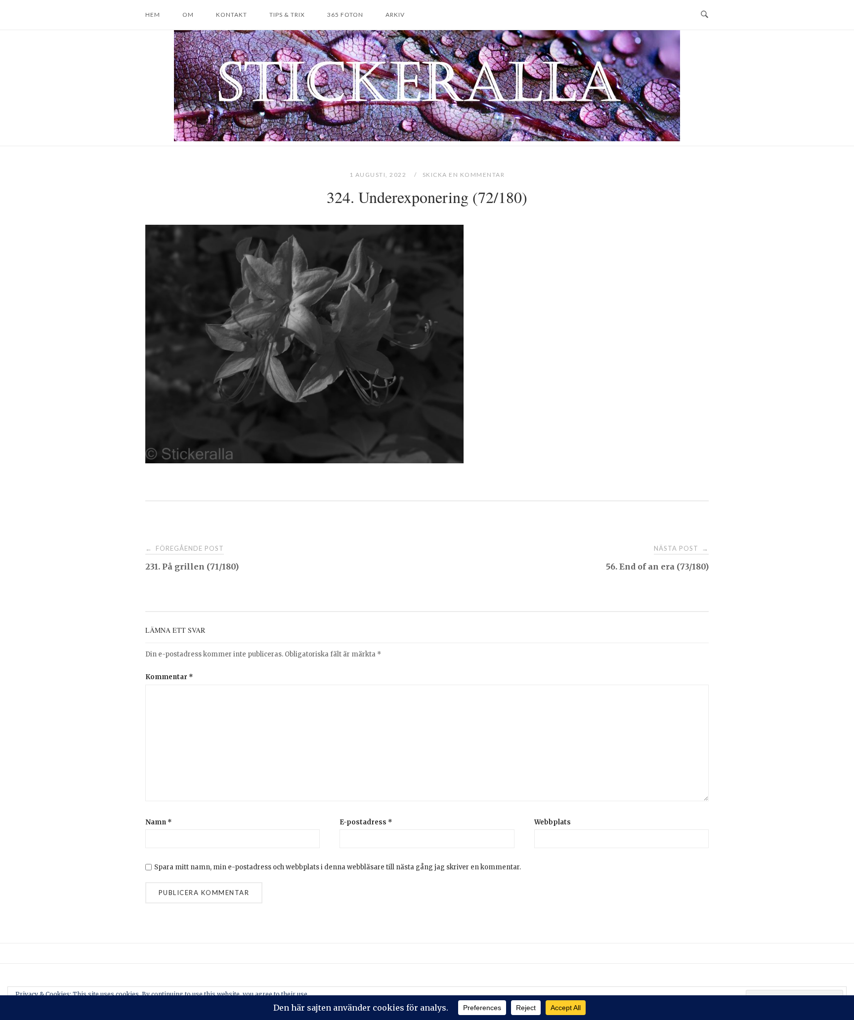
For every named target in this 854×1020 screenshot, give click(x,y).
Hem (152, 14)
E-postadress (366, 822)
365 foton (345, 14)
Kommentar (169, 677)
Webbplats (552, 822)
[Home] (427, 138)
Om (188, 14)
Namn (158, 822)
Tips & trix (287, 14)
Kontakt (231, 14)
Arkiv (395, 14)
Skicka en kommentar (464, 174)
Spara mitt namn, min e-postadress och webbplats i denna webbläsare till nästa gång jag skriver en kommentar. (337, 867)
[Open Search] (704, 14)
